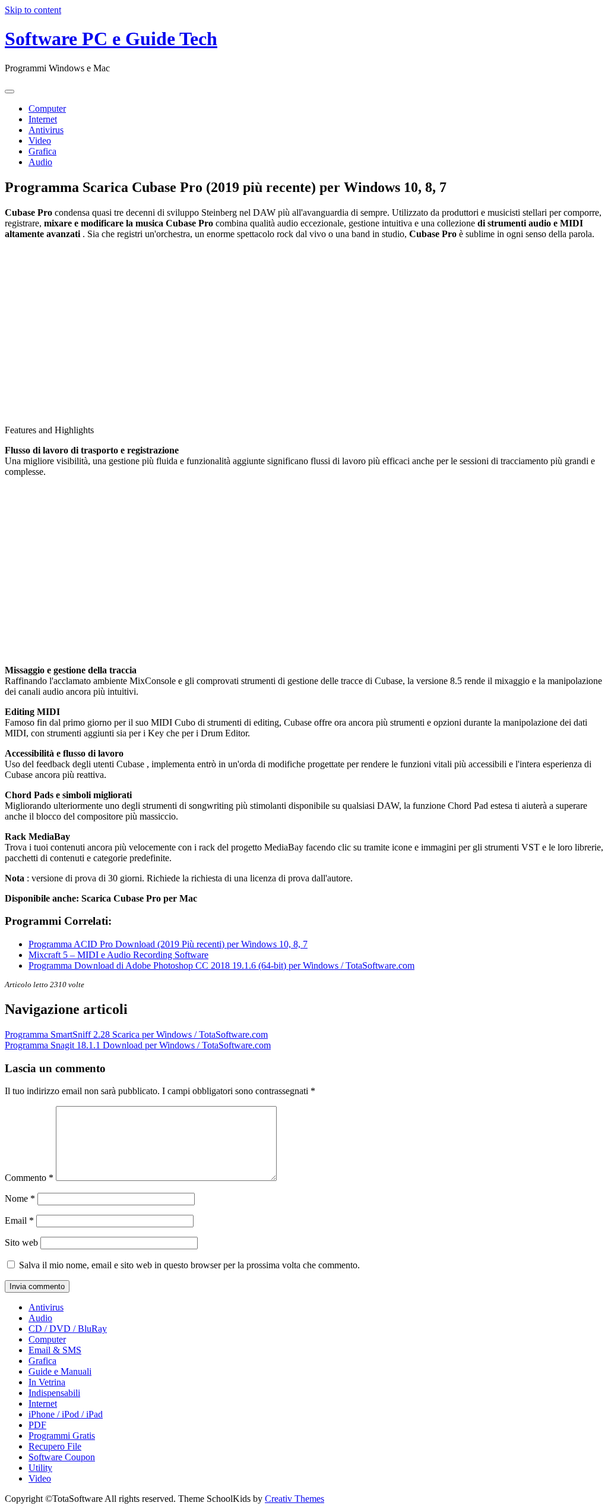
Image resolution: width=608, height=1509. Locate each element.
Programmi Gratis (61, 1436)
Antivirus (46, 130)
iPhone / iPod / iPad (65, 1414)
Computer (47, 108)
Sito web (21, 1242)
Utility (40, 1468)
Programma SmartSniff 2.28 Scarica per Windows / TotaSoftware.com (136, 1034)
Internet (42, 119)
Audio (40, 162)
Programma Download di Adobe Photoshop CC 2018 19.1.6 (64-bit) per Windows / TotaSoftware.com (221, 965)
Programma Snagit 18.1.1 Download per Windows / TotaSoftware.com (138, 1045)
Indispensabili (54, 1393)
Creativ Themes (294, 1499)
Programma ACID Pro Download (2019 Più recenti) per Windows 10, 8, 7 (168, 944)
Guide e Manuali (59, 1371)
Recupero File (54, 1446)
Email (19, 1220)
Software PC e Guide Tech (111, 38)
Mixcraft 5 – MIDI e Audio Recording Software (118, 955)
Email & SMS (54, 1350)
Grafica (42, 151)
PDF (37, 1425)
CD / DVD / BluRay (67, 1329)
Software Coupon (61, 1457)
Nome (20, 1198)
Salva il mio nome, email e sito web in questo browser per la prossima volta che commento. (189, 1265)
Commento (29, 1178)
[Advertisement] (304, 332)
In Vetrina (46, 1382)
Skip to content (33, 10)
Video (39, 141)
